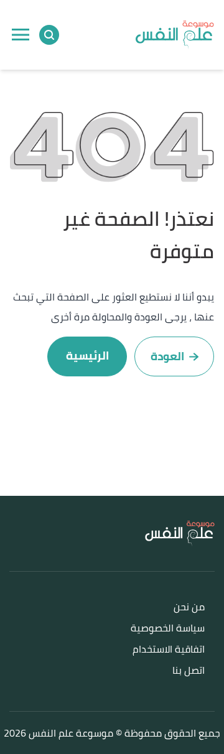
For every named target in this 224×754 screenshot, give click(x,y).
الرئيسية (87, 355)
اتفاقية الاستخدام (169, 649)
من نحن (189, 607)
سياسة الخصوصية (168, 628)
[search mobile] (49, 35)
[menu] (20, 35)
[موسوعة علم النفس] (175, 35)
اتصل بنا (188, 671)
